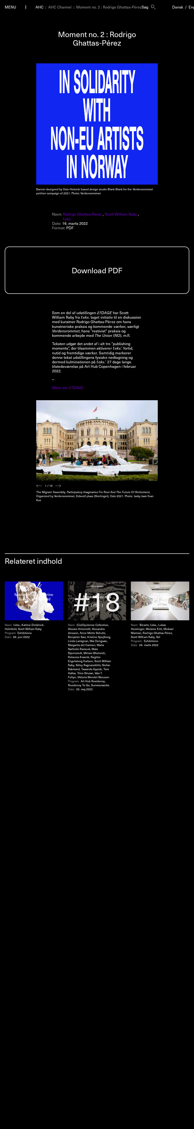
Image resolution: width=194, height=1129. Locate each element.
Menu (10, 7)
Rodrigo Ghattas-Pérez (82, 214)
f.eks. (67, 218)
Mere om (68, 387)
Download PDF (97, 270)
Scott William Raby (121, 214)
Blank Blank (115, 189)
